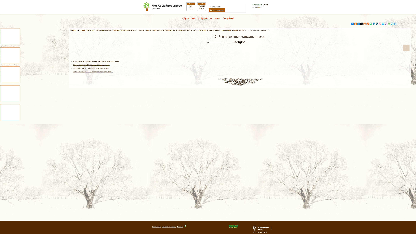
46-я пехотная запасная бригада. (233, 30)
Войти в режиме (258, 7)
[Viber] (386, 24)
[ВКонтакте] (352, 24)
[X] (361, 24)
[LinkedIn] (374, 24)
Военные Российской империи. (124, 30)
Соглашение (156, 227)
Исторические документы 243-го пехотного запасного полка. (96, 61)
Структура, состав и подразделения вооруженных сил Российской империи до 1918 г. (167, 30)
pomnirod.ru (263, 232)
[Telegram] (395, 24)
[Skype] (392, 24)
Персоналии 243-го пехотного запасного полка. (90, 68)
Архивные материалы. (86, 30)
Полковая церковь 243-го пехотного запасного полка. (93, 72)
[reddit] (367, 24)
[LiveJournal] (377, 24)
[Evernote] (371, 24)
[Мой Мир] (358, 24)
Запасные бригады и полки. (209, 30)
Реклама (180, 227)
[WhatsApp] (389, 24)
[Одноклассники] (355, 24)
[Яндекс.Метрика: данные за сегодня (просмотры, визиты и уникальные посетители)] (191, 226)
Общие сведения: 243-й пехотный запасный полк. (91, 65)
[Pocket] (380, 24)
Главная (73, 30)
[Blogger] (364, 24)
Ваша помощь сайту (169, 227)
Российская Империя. (103, 30)
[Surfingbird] (383, 24)
